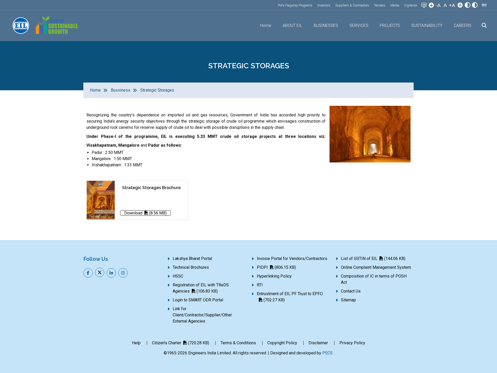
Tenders (379, 5)
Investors (323, 5)
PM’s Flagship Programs (295, 5)
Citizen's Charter (180, 342)
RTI (260, 284)
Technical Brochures (191, 267)
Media (394, 5)
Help (136, 342)
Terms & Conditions (238, 342)
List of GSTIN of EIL (373, 258)
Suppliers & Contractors (352, 5)
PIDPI (276, 267)
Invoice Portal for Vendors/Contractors (292, 258)
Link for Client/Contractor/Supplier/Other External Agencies (202, 315)
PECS (327, 352)
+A (452, 5)
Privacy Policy (352, 342)
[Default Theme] (467, 5)
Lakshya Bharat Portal (192, 258)
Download (145, 213)
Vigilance (410, 5)
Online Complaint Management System (376, 267)
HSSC (178, 276)
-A (438, 5)
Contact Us (351, 291)
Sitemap (348, 299)
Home (265, 25)
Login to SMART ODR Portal (198, 299)
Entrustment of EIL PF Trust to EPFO (290, 296)
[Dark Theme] (475, 5)
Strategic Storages (157, 90)
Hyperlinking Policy (274, 276)
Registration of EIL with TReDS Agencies (201, 288)
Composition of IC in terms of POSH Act (374, 279)
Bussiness (120, 90)
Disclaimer (318, 342)
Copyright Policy (282, 342)
